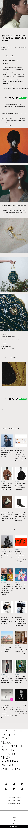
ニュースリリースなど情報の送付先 (14, 797)
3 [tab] (7, 388)
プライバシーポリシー (14, 814)
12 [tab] (13, 390)
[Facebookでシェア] (10, 97)
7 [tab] (16, 388)
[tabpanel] (14, 374)
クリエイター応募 (14, 806)
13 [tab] (15, 390)
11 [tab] (25, 388)
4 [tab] (9, 388)
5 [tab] (12, 388)
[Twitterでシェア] (13, 97)
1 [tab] (3, 388)
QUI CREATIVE (14, 811)
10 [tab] (23, 388)
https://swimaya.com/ (7, 346)
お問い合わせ (14, 820)
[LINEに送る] (23, 97)
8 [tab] (18, 388)
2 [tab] (5, 388)
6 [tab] (14, 388)
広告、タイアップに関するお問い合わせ (14, 800)
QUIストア (14, 823)
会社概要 (14, 817)
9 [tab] (21, 388)
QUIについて (14, 809)
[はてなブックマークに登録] (17, 97)
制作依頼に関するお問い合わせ (14, 803)
